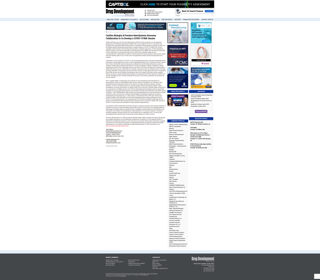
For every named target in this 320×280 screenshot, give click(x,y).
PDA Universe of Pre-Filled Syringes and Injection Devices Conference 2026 (200, 135)
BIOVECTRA (172, 151)
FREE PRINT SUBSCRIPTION (160, 268)
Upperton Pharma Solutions (177, 238)
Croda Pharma (173, 163)
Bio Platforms (144, 19)
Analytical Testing (113, 19)
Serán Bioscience (174, 226)
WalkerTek (123, 276)
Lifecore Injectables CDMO (177, 193)
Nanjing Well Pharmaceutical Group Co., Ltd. (177, 205)
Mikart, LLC (172, 199)
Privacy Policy (143, 273)
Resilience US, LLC (174, 224)
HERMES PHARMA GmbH (176, 185)
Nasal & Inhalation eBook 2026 (200, 98)
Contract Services (207, 19)
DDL (170, 167)
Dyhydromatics (173, 169)
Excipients (177, 19)
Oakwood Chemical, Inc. (176, 210)
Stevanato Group (174, 230)
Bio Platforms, (110, 32)
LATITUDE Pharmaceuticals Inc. (178, 191)
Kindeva (171, 189)
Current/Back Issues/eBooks (154, 12)
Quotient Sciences (174, 222)
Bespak (171, 149)
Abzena (171, 128)
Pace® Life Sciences (175, 212)
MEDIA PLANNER (157, 265)
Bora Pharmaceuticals (175, 153)
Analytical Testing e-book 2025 (200, 104)
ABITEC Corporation (175, 126)
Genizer (171, 177)
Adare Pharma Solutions (176, 130)
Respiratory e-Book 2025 (198, 106)
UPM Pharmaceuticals (175, 236)
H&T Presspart (173, 179)
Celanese (172, 159)
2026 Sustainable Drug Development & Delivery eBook (201, 95)
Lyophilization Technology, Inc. (178, 197)
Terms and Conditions (152, 273)
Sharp (171, 228)
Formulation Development (191, 19)
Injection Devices (166, 19)
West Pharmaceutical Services (178, 244)
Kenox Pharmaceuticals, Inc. (177, 187)
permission (145, 274)
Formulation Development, (131, 32)
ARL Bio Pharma (174, 138)
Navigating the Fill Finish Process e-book (201, 101)
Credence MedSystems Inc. (177, 161)
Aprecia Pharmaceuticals (176, 134)
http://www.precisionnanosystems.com (117, 126)
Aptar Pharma (173, 136)
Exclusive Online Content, (119, 32)
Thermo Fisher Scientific (176, 234)
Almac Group (173, 132)
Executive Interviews (152, 15)
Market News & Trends (153, 13)
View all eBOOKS (201, 111)
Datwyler (171, 165)
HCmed (171, 183)
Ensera (171, 171)
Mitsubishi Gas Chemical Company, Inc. (176, 202)
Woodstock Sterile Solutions (177, 246)
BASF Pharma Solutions (176, 144)
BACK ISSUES (156, 263)
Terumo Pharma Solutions (176, 232)
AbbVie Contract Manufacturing (178, 124)
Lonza (171, 195)
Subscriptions (151, 10)
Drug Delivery (155, 19)
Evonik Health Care (174, 173)
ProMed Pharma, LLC (175, 218)
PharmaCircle (173, 216)
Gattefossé (172, 175)
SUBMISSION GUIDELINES (159, 260)
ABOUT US (155, 262)
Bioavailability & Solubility (129, 19)
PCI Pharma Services (175, 214)
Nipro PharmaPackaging (176, 208)
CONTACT (155, 267)
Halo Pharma (173, 181)
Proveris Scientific (174, 220)
